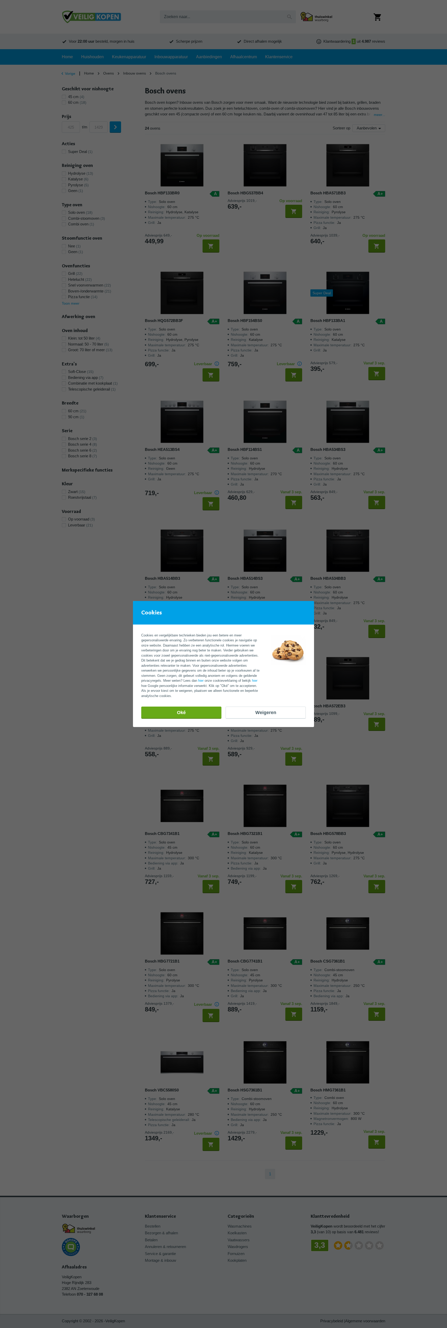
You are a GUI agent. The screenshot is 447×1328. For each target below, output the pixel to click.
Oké (181, 712)
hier (201, 681)
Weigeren (265, 712)
